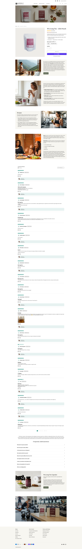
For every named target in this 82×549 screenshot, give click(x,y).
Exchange (30, 535)
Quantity (48, 46)
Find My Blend (41, 3)
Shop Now (35, 3)
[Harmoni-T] (19, 4)
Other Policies (45, 535)
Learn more (46, 73)
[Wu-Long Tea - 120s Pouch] (30, 42)
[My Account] (62, 4)
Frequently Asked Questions (33, 530)
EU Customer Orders (18, 538)
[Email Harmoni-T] (55, 1)
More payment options (56, 56)
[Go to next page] (46, 430)
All (18, 26)
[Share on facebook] (18, 176)
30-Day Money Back (46, 532)
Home (16, 26)
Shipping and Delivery (46, 530)
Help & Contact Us (32, 532)
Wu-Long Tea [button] (22, 179)
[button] (49, 30)
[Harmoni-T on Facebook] (57, 1)
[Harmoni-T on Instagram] (59, 1)
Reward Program (18, 535)
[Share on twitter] (19, 176)
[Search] (60, 4)
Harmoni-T (19, 547)
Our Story (16, 530)
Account (48, 3)
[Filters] (58, 167)
